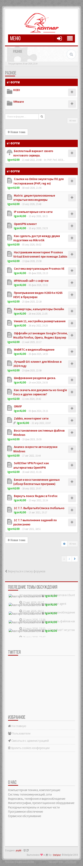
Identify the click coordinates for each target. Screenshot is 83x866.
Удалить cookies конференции (30, 748)
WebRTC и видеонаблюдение (33, 349)
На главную (18, 726)
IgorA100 (13, 160)
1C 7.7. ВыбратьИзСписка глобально (38, 508)
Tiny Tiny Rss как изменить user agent (43, 604)
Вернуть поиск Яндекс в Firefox (35, 496)
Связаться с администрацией (30, 741)
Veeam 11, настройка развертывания (39, 321)
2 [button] (69, 558)
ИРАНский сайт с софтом (31, 281)
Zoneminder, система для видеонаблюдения (48, 612)
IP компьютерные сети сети (33, 212)
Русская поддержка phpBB (19, 861)
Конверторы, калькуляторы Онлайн (38, 309)
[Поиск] (41, 117)
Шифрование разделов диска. (34, 378)
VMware (18, 102)
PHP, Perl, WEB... (56, 159)
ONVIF (17, 406)
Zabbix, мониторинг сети (31, 418)
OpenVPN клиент (25, 224)
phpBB (18, 850)
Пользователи (20, 733)
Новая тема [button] (17, 132)
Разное (10, 73)
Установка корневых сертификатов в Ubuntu (48, 595)
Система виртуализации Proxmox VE (38, 268)
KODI (16, 90)
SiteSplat (57, 855)
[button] (75, 559)
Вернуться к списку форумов (26, 571)
